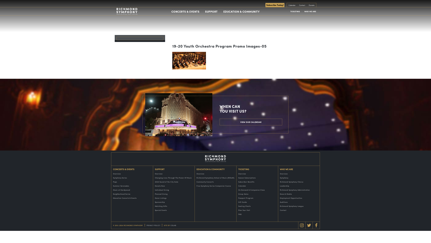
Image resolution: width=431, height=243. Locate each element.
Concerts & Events (185, 11)
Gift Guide (242, 202)
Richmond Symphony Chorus (291, 182)
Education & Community (241, 11)
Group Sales (243, 194)
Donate (311, 5)
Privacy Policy (153, 225)
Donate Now (160, 186)
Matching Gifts (161, 206)
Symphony (284, 178)
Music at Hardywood (121, 190)
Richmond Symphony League (291, 206)
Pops (115, 182)
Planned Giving (161, 194)
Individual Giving (162, 190)
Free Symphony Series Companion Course (214, 186)
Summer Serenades (121, 186)
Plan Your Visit (244, 210)
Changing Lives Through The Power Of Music (173, 178)
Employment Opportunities (291, 198)
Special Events (161, 210)
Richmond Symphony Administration (295, 190)
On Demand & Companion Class (251, 190)
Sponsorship (160, 202)
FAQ (240, 214)
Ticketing (295, 11)
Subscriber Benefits (246, 182)
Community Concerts (205, 182)
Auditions (284, 202)
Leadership (284, 186)
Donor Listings (161, 198)
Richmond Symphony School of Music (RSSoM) (215, 178)
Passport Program (245, 198)
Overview (117, 174)
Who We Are (310, 11)
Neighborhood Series (121, 194)
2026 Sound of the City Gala (166, 182)
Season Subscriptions (247, 178)
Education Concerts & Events (125, 198)
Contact (302, 5)
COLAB (173, 225)
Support (211, 11)
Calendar (292, 5)
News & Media (286, 194)
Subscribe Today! (275, 5)
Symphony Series (120, 178)
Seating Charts (244, 206)
